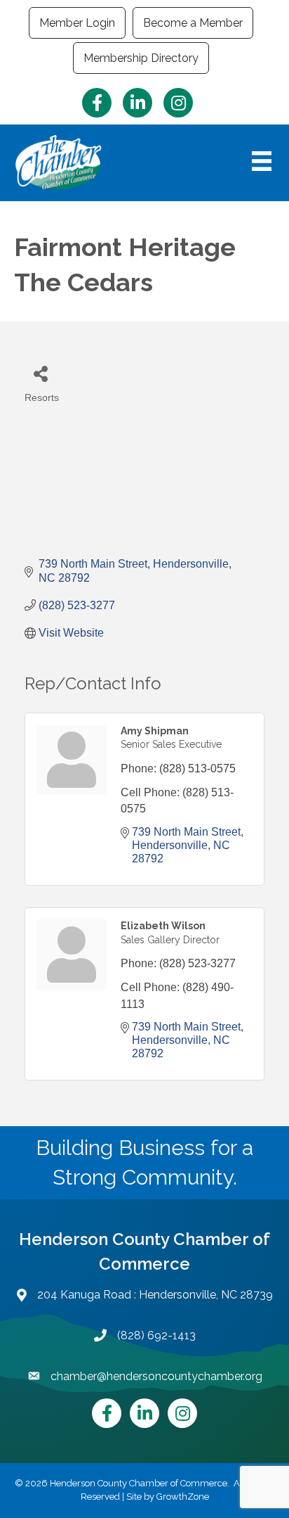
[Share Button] (40, 373)
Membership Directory (141, 58)
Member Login (77, 23)
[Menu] (261, 161)
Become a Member (193, 23)
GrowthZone (182, 1496)
